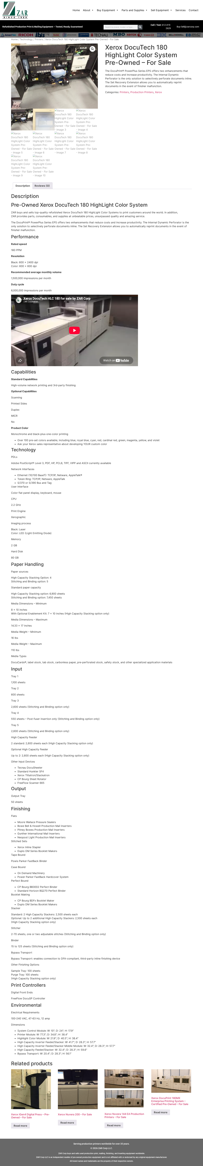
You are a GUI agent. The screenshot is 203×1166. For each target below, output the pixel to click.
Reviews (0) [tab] (42, 185)
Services (180, 10)
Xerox (158, 92)
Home (76, 10)
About (86, 10)
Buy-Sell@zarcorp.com (188, 26)
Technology (26, 39)
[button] (92, 49)
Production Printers (142, 92)
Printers (39, 39)
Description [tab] (23, 185)
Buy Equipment (106, 10)
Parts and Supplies (133, 10)
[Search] (140, 27)
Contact (193, 10)
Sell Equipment (160, 10)
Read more (20, 1125)
